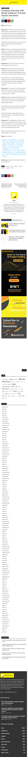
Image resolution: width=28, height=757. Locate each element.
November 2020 (5, 548)
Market (15, 391)
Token (9, 396)
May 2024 (4, 462)
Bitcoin (22, 379)
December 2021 (5, 521)
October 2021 (5, 525)
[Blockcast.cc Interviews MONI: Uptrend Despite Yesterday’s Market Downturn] (4, 238)
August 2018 (5, 603)
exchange (12, 389)
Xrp (5, 398)
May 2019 (4, 585)
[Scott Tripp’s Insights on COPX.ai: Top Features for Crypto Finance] (4, 231)
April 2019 (4, 587)
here (22, 389)
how (3, 391)
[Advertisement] (14, 352)
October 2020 (5, 550)
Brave (12, 166)
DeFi (12, 386)
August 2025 (5, 431)
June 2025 (4, 435)
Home (2, 6)
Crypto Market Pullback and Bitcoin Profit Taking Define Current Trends (14, 658)
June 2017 (4, 632)
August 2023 (5, 480)
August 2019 (5, 578)
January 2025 (5, 445)
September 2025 (5, 429)
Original (7, 8)
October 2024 (5, 452)
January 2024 (5, 470)
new (6, 393)
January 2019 (5, 593)
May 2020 (4, 560)
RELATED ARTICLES (6, 220)
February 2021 (5, 542)
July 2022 (4, 507)
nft (11, 393)
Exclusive (16, 166)
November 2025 (5, 425)
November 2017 (5, 621)
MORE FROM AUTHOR (17, 220)
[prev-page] (2, 243)
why (23, 396)
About (3, 379)
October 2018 (5, 599)
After (7, 379)
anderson (7, 166)
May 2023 (4, 486)
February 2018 (5, 615)
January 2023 (5, 495)
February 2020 (5, 566)
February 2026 (5, 419)
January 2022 (5, 519)
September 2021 (5, 527)
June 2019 (4, 583)
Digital (16, 386)
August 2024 (5, 456)
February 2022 (5, 517)
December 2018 (5, 595)
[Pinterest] (9, 21)
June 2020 (4, 558)
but (14, 381)
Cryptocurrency (6, 386)
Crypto (13, 384)
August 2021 (5, 529)
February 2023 (5, 493)
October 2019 (5, 574)
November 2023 (5, 474)
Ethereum (5, 389)
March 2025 (4, 441)
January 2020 (5, 568)
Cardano (17, 381)
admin (4, 17)
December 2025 (5, 423)
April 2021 (4, 538)
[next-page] (4, 243)
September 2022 (5, 503)
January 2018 (5, 617)
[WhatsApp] (12, 21)
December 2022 (5, 497)
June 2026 (4, 411)
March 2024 (4, 466)
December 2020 (5, 546)
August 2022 (5, 505)
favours (20, 166)
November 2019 (5, 572)
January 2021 (5, 544)
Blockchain (6, 381)
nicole (12, 167)
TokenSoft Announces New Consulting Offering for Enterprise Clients (20, 185)
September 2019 (5, 576)
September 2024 (5, 454)
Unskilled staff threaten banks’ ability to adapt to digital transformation (6, 185)
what (19, 396)
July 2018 (4, 605)
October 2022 (5, 501)
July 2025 (4, 433)
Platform (14, 393)
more (3, 393)
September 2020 (5, 552)
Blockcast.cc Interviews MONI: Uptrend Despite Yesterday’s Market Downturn (16, 238)
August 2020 (5, 554)
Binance (16, 379)
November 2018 (5, 597)
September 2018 (5, 601)
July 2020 (4, 556)
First (19, 389)
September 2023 (5, 478)
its (10, 391)
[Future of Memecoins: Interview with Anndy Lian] (4, 225)
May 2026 (4, 413)
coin (24, 381)
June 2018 (4, 607)
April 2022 (4, 513)
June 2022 (4, 509)
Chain (21, 381)
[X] (5, 21)
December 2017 (5, 619)
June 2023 (4, 484)
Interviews (7, 6)
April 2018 (4, 611)
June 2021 (4, 533)
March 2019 (4, 589)
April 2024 (4, 464)
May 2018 (4, 609)
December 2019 (5, 570)
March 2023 (4, 490)
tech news (4, 396)
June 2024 (4, 460)
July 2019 (4, 580)
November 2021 (5, 523)
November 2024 (5, 450)
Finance (16, 389)
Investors (7, 391)
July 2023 (4, 482)
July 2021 (4, 531)
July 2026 (4, 409)
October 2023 (5, 476)
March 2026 (4, 417)
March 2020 (4, 564)
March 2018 (4, 613)
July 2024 (4, 458)
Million (22, 391)
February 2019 (5, 591)
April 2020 (4, 562)
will (3, 398)
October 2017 (5, 623)
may (19, 391)
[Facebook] (2, 21)
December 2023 (5, 472)
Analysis (11, 379)
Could (8, 384)
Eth (19, 386)
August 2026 (5, 407)
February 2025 (5, 443)
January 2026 (5, 421)
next (9, 393)
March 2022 (4, 515)
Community (4, 384)
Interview (8, 167)
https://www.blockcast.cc (14, 202)
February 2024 (5, 468)
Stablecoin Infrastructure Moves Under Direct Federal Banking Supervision (13, 653)
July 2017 (4, 630)
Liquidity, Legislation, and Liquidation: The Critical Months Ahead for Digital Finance (14, 645)
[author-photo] (14, 198)
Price (19, 393)
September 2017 (5, 625)
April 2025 (4, 439)
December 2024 (5, 447)
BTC (12, 381)
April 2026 (4, 415)
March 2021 (4, 540)
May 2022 (4, 511)
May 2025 (4, 437)
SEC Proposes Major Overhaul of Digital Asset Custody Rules (13, 641)
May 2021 (4, 535)
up (15, 395)
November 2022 (5, 499)
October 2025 (5, 427)
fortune (3, 167)
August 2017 (5, 628)
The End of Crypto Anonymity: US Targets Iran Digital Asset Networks (13, 649)
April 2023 (4, 488)
